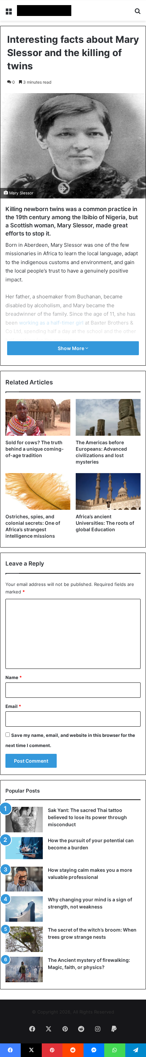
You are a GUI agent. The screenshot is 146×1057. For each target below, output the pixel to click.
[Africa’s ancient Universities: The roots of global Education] (108, 491)
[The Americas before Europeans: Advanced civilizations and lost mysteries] (108, 417)
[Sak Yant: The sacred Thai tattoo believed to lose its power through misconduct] (24, 819)
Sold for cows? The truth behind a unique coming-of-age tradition (34, 448)
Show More (71, 348)
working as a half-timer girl (51, 322)
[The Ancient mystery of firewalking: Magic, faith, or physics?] (24, 969)
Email (13, 706)
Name (13, 677)
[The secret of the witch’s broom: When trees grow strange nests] (24, 939)
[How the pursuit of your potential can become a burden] (24, 849)
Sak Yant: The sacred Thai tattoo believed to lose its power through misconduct (87, 817)
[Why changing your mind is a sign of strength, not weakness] (24, 909)
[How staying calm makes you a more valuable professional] (24, 879)
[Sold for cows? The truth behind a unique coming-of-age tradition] (37, 417)
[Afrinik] (44, 10)
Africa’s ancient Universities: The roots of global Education (105, 523)
